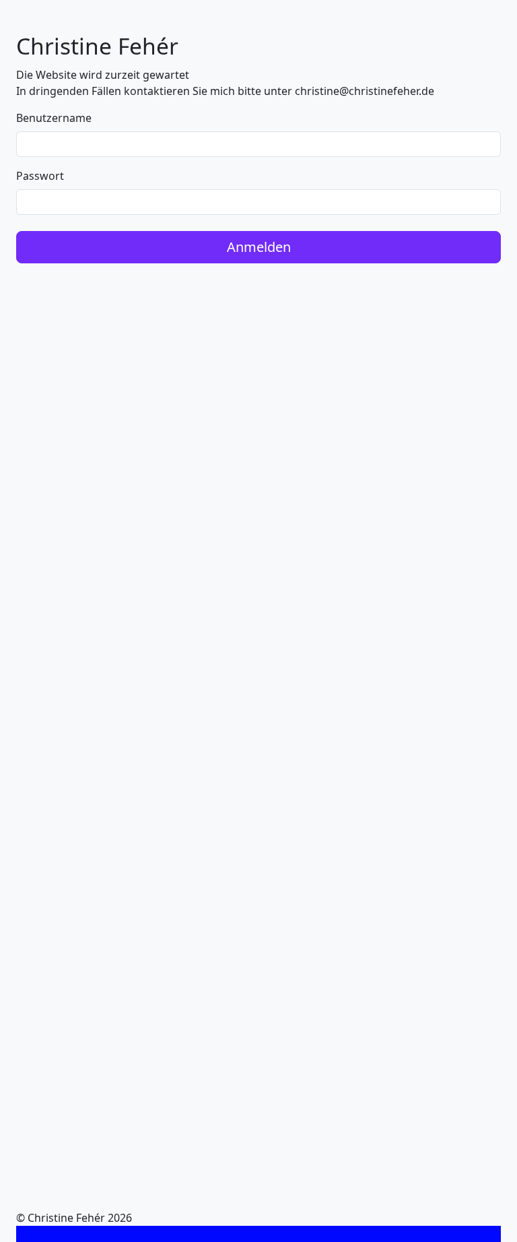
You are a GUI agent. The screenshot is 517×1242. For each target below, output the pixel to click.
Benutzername (54, 117)
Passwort (40, 175)
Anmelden (259, 247)
